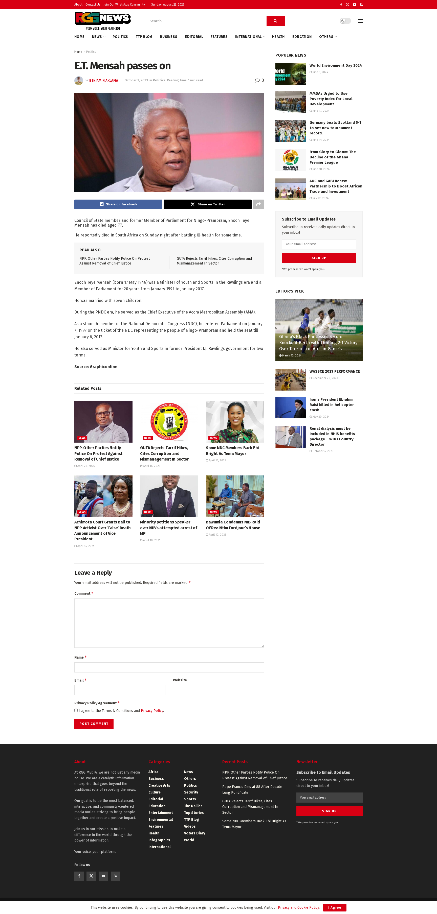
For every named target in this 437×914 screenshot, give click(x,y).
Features (219, 37)
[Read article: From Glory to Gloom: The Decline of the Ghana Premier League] (290, 160)
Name (80, 657)
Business (168, 37)
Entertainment (160, 813)
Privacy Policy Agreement (97, 703)
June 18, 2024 (321, 169)
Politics (120, 37)
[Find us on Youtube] (354, 4)
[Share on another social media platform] (258, 204)
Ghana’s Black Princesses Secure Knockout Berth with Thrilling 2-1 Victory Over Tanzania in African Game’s (318, 342)
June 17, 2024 (320, 110)
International (248, 37)
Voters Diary (194, 833)
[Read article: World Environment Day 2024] (290, 74)
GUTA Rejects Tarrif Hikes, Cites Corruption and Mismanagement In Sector (164, 453)
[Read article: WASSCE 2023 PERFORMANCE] (290, 380)
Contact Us (92, 4)
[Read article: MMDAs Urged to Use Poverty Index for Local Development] (290, 102)
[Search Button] (276, 21)
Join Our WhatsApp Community (124, 4)
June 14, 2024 (321, 139)
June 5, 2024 (320, 72)
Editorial (194, 37)
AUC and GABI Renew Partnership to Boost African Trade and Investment (336, 186)
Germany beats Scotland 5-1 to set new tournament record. (335, 127)
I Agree (334, 907)
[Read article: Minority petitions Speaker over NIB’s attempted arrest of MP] (169, 496)
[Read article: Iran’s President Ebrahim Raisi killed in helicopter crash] (290, 408)
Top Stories (194, 813)
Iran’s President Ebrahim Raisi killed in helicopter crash (332, 404)
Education (302, 37)
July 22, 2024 (320, 198)
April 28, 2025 (86, 466)
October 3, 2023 (136, 80)
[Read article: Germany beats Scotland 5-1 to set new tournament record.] (290, 131)
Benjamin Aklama (103, 80)
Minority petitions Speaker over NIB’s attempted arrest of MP (168, 528)
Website (180, 680)
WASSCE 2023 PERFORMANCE (335, 371)
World (189, 840)
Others (326, 37)
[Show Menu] (360, 21)
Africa (153, 772)
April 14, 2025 (85, 546)
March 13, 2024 (291, 355)
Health (278, 37)
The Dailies (193, 806)
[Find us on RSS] (361, 4)
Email (80, 680)
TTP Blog (144, 37)
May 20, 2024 (321, 416)
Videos (190, 826)
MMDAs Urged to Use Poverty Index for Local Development (331, 98)
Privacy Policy (152, 711)
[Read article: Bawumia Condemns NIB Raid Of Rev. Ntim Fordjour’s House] (235, 496)
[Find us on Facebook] (341, 4)
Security (191, 792)
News (97, 37)
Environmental (160, 819)
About (78, 4)
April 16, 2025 (151, 466)
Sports (190, 799)
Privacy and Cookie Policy (298, 907)
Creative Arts (159, 785)
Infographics (159, 840)
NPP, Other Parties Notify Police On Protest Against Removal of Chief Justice (98, 453)
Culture (154, 792)
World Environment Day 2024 (336, 65)
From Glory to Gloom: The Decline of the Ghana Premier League (333, 157)
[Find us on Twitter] (347, 4)
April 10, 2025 (151, 540)
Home (79, 37)
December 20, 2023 (325, 378)
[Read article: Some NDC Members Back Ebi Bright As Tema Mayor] (235, 422)
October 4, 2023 (323, 451)
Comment (84, 593)
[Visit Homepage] (103, 21)
